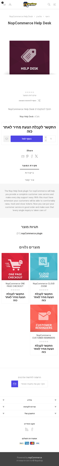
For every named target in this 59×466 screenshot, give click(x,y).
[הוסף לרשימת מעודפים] (6, 139)
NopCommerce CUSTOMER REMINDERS (43, 336)
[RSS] (26, 429)
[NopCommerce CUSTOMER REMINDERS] (43, 318)
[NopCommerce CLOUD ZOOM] (43, 266)
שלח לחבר (22, 156)
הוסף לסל (27, 139)
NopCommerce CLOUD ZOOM (44, 284)
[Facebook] (32, 429)
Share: (29, 150)
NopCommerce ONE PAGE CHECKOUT (15, 284)
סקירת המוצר (29, 165)
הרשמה (14, 384)
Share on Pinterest (27, 156)
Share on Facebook (32, 156)
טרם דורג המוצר (29, 95)
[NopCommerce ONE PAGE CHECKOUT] (15, 266)
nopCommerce (35, 457)
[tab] (29, 165)
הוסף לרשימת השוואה (27, 101)
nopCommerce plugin (31, 233)
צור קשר (29, 180)
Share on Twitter (36, 156)
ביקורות (29, 173)
